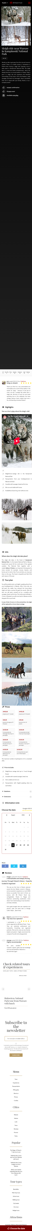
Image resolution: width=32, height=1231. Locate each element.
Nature (4, 58)
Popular (16, 1142)
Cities (16, 1107)
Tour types (16, 1181)
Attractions (16, 1217)
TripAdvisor (23, 381)
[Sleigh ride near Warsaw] (16, 16)
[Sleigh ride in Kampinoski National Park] (16, 36)
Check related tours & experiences (16, 965)
